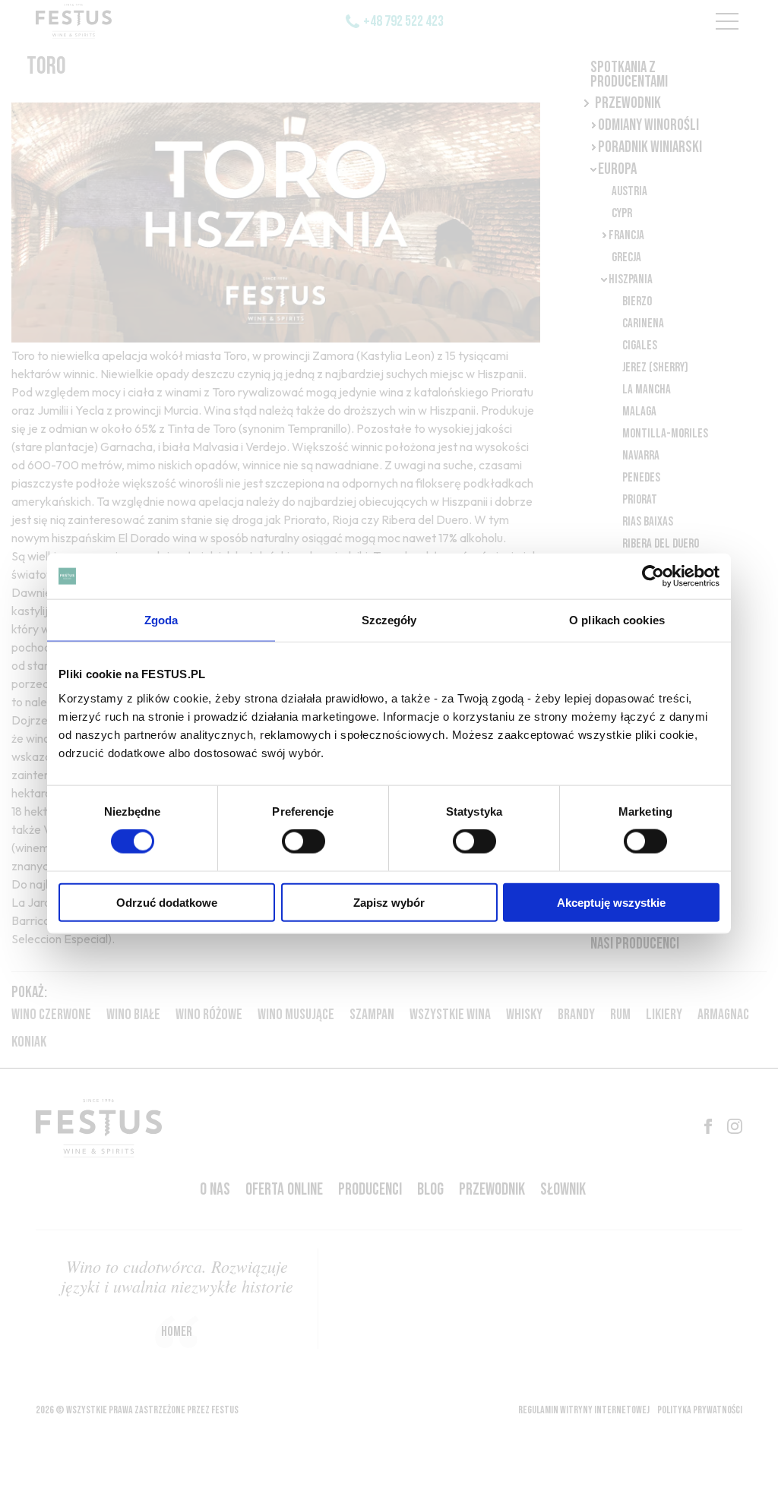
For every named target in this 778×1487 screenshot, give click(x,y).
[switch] (303, 841)
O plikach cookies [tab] (617, 620)
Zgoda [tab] (161, 620)
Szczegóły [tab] (389, 620)
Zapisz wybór (389, 901)
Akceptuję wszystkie (611, 901)
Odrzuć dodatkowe (166, 901)
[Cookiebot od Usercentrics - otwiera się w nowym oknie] (653, 576)
